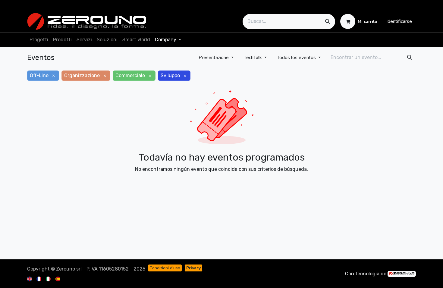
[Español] (58, 278)
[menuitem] (39, 40)
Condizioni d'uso (164, 268)
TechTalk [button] (253, 57)
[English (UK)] (30, 278)
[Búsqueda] (327, 21)
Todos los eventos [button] (297, 57)
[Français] (39, 278)
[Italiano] (49, 278)
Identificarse (399, 21)
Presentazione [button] (214, 57)
